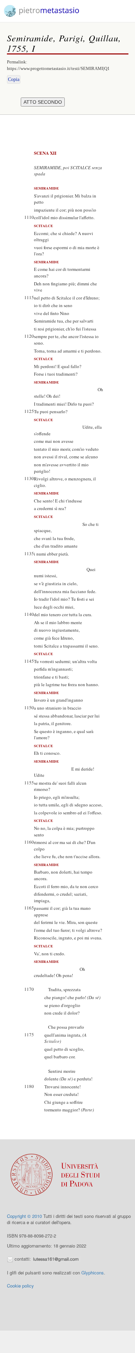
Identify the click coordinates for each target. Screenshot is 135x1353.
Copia (13, 79)
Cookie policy (20, 1285)
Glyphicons (92, 1272)
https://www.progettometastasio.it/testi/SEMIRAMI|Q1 (58, 68)
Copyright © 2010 (24, 1216)
